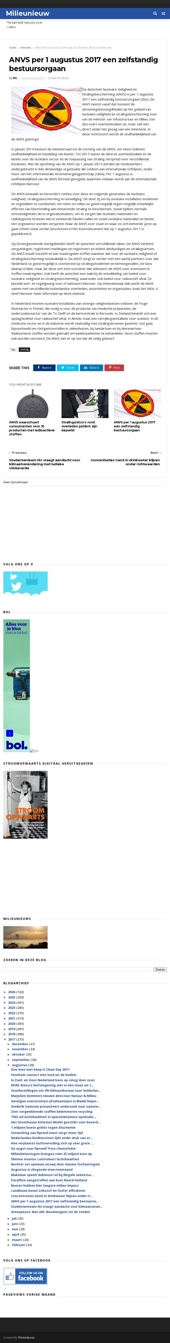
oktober (19, 1054)
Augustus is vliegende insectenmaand (42, 1169)
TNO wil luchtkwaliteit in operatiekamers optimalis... (53, 1117)
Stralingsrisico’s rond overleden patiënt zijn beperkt (79, 426)
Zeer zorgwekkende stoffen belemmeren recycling (52, 1111)
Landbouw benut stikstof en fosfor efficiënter (48, 1190)
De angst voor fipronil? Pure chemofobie (43, 1148)
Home (12, 47)
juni (15, 1224)
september (21, 1060)
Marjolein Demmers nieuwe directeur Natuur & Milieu (53, 1096)
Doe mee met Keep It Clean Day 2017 (40, 1069)
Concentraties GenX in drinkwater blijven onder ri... (52, 1196)
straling (25, 47)
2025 (12, 997)
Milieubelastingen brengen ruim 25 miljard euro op (51, 1154)
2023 (12, 1008)
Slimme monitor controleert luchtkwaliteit (45, 1159)
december (20, 1044)
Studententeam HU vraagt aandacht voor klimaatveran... (57, 1206)
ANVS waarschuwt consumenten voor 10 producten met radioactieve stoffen (32, 428)
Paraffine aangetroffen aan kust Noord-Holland (49, 1180)
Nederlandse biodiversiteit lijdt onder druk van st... (52, 1138)
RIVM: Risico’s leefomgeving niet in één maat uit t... (52, 1085)
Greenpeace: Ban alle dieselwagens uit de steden (50, 1212)
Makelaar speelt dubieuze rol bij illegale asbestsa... (52, 1175)
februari (19, 1245)
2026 (12, 992)
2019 (12, 1029)
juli (14, 1218)
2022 (12, 1013)
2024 (12, 1002)
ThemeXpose (26, 1337)
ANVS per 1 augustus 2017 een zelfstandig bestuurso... (55, 1201)
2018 (12, 1034)
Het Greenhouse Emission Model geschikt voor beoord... (55, 1122)
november (20, 1049)
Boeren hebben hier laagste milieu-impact (45, 1185)
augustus (20, 1065)
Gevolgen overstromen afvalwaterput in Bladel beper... (55, 1101)
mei (15, 1229)
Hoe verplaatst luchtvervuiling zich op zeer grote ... (52, 1143)
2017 (12, 1039)
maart (17, 1240)
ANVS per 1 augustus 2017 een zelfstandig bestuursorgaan (134, 426)
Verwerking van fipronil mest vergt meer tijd (47, 1133)
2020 (12, 1023)
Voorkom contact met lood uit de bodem (43, 1075)
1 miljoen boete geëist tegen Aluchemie (43, 1127)
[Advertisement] (84, 877)
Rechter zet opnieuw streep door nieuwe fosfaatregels (55, 1164)
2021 (12, 1018)
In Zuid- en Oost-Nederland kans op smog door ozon (53, 1080)
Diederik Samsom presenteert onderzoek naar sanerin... (56, 1106)
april (16, 1234)
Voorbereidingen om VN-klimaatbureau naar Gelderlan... (56, 1090)
